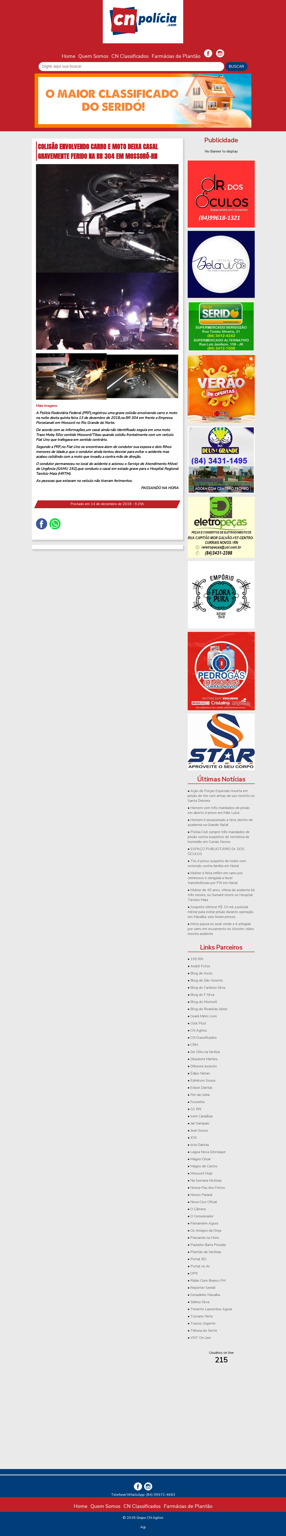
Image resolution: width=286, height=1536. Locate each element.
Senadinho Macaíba (205, 1294)
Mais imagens (46, 405)
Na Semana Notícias (206, 1180)
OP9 (194, 1273)
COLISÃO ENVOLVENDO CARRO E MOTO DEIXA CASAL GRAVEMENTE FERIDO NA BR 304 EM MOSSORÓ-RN (98, 151)
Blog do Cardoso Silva (207, 987)
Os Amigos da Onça (205, 1230)
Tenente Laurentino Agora (211, 1309)
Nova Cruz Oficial (203, 1202)
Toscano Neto (201, 1316)
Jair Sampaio (199, 1123)
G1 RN (195, 1109)
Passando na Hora (204, 1237)
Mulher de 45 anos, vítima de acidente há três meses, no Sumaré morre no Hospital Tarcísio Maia (221, 895)
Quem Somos (93, 56)
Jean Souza (199, 1130)
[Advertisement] (221, 1434)
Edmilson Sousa (202, 1080)
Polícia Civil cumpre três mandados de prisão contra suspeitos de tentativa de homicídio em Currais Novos (219, 837)
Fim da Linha (200, 1094)
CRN (194, 1044)
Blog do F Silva (202, 994)
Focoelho (197, 1101)
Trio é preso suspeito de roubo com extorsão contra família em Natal (217, 863)
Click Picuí (198, 1023)
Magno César (200, 1159)
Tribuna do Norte (203, 1330)
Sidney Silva (199, 1302)
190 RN (196, 959)
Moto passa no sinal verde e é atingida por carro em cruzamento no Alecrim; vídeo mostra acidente (221, 929)
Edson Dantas (201, 1087)
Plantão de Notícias (205, 1252)
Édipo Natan (200, 1073)
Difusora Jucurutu (203, 1066)
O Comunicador (202, 1216)
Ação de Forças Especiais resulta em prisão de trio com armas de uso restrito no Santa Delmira (221, 795)
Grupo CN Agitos (150, 1517)
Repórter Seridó (203, 1287)
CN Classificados (130, 56)
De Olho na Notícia (205, 1051)
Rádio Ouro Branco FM (207, 1280)
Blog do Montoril (203, 1001)
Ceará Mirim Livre (203, 1016)
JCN (193, 1137)
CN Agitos (198, 1030)
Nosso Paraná (201, 1194)
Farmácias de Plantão (176, 56)
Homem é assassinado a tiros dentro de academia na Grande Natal (220, 822)
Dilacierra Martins (204, 1059)
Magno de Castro (203, 1166)
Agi (143, 1527)
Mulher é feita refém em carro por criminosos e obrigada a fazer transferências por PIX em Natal (215, 878)
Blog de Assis (201, 973)
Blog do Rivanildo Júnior (208, 1009)
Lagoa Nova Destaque (208, 1151)
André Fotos (200, 966)
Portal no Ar (200, 1266)
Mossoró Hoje (201, 1173)
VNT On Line (200, 1337)
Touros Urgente (203, 1323)
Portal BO (198, 1259)
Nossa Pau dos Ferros (207, 1187)
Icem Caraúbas (201, 1116)
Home (68, 56)
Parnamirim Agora (204, 1223)
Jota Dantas (199, 1144)
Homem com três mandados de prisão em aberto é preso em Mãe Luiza (219, 810)
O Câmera (198, 1209)
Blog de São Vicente (206, 980)
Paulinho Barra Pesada (208, 1244)
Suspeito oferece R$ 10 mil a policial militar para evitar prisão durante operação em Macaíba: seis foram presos (220, 912)
